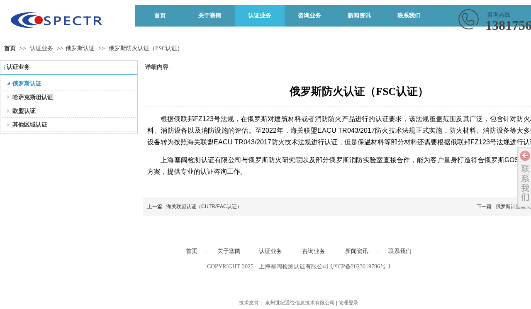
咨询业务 (313, 251)
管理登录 (348, 303)
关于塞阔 (229, 251)
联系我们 (400, 251)
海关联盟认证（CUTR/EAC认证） (204, 206)
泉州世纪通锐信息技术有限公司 (300, 303)
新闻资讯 (356, 251)
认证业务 (42, 48)
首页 (10, 48)
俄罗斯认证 (80, 48)
